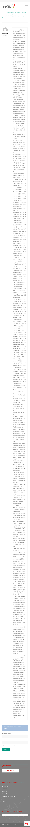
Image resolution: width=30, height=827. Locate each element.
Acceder (6, 749)
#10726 (26, 26)
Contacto (4, 801)
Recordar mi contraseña (9, 746)
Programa (4, 788)
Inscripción (4, 793)
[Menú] (25, 5)
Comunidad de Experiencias (8, 796)
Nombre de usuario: (6, 733)
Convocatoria (5, 791)
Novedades (4, 799)
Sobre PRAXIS (5, 786)
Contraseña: (5, 740)
